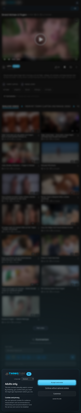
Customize (57, 394)
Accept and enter (57, 382)
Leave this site (57, 399)
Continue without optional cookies (57, 388)
